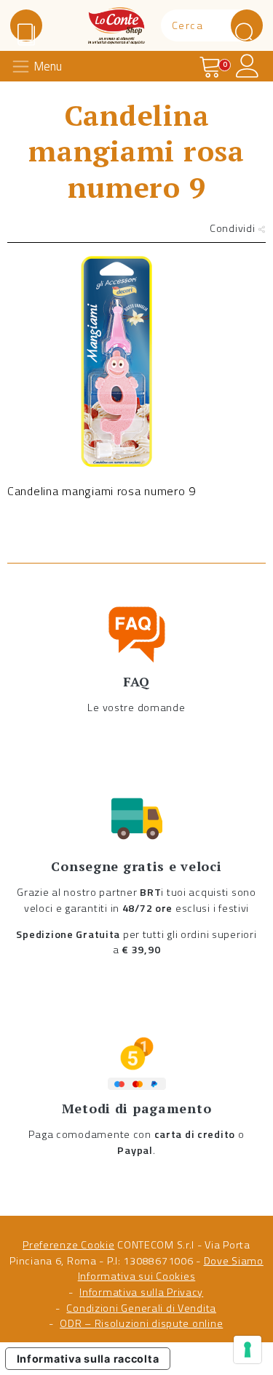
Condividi (234, 228)
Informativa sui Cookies (137, 1276)
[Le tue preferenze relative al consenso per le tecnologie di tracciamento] (247, 1349)
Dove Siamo (234, 1261)
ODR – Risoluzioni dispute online (141, 1323)
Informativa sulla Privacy (141, 1292)
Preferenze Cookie (68, 1245)
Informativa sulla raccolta (88, 1358)
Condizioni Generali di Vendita (141, 1308)
